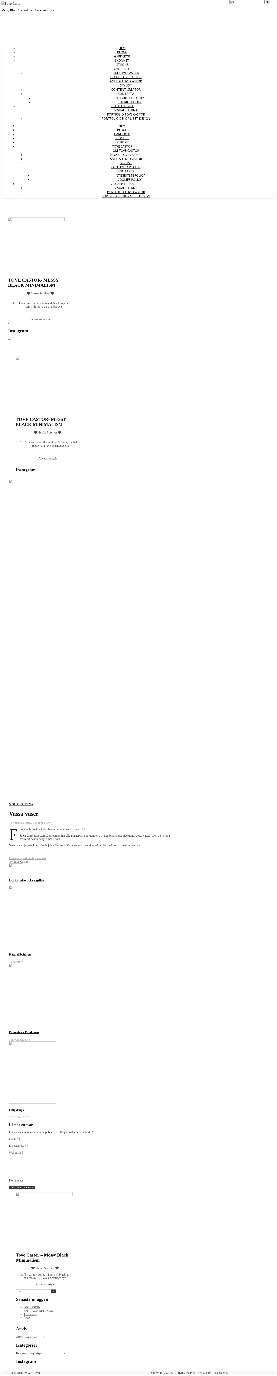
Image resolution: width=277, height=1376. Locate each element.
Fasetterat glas (17, 858)
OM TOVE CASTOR (126, 73)
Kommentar (16, 1180)
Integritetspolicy (130, 98)
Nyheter (37, 858)
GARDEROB (122, 56)
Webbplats (15, 1152)
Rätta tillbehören (20, 954)
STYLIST (126, 85)
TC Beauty (30, 1314)
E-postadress (17, 1145)
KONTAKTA (126, 94)
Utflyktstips (16, 1110)
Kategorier (22, 1353)
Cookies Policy (130, 102)
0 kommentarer (42, 822)
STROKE (122, 65)
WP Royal (34, 1372)
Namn (14, 1138)
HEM (122, 48)
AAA (27, 1317)
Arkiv (19, 1336)
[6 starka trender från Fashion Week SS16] (16, 872)
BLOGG (122, 52)
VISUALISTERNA (122, 106)
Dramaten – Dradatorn (24, 1032)
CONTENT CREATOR (126, 89)
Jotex (23, 835)
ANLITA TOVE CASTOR (126, 81)
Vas (44, 858)
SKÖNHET (122, 60)
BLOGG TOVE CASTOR (126, 77)
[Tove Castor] (12, 4)
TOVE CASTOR (122, 69)
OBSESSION (32, 1307)
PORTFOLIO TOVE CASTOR (126, 114)
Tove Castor (20, 861)
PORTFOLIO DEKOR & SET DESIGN (126, 118)
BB (26, 1320)
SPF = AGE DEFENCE (38, 1310)
